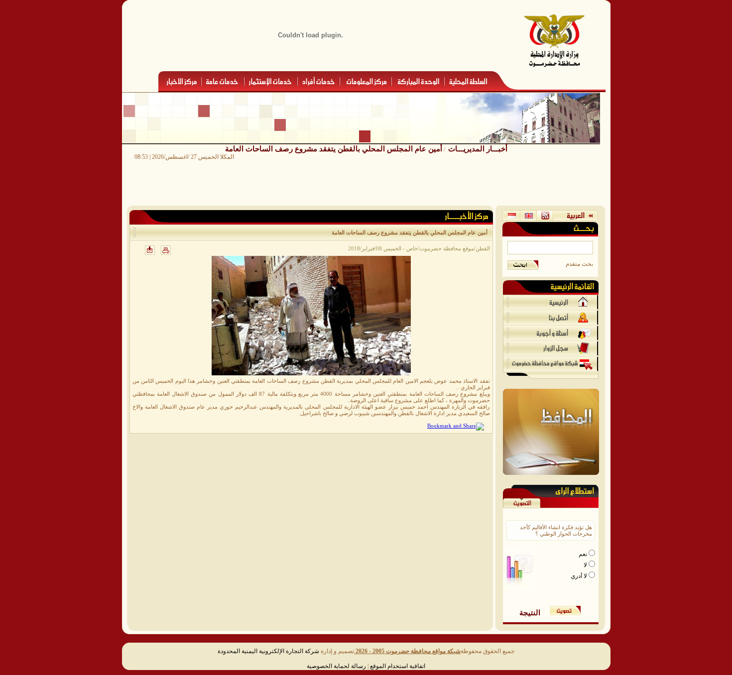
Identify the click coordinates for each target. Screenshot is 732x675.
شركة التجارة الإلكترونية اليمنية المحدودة (268, 651)
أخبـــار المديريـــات (477, 148)
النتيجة (529, 612)
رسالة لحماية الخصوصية (336, 666)
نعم (584, 554)
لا (586, 565)
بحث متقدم (579, 263)
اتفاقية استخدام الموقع (397, 666)
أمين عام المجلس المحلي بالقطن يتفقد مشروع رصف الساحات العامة (333, 148)
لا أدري (580, 575)
